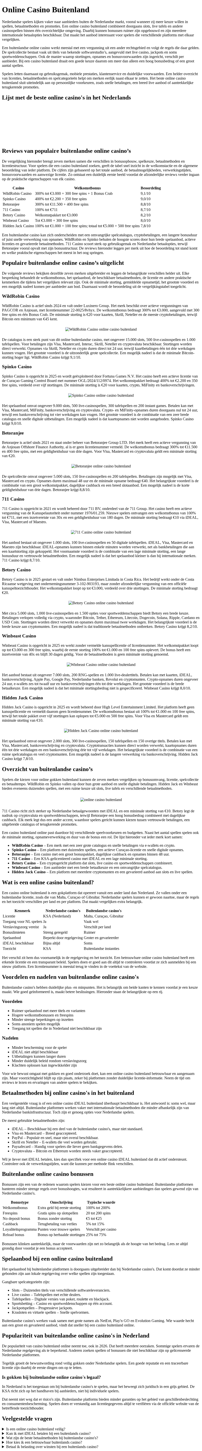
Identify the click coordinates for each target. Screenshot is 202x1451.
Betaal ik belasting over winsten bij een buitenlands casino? (52, 1447)
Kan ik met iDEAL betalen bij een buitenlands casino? (48, 1433)
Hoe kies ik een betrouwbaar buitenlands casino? (44, 1442)
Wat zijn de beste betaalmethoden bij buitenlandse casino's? (52, 1438)
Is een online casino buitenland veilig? (35, 1429)
